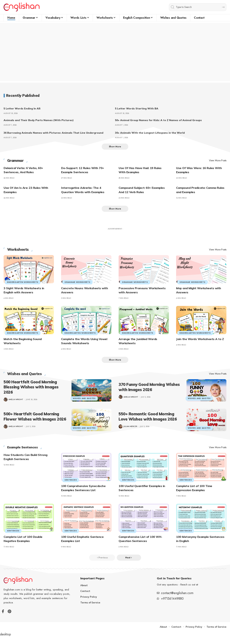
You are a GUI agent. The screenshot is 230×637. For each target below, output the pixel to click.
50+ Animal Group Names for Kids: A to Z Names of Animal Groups (158, 120)
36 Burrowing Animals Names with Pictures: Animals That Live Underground (53, 132)
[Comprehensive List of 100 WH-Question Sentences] (144, 518)
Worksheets (18, 249)
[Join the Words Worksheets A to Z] (201, 320)
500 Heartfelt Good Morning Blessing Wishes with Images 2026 (31, 387)
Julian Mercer (130, 426)
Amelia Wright (15, 399)
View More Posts (217, 160)
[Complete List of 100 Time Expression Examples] (201, 467)
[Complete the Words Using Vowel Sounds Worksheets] (86, 320)
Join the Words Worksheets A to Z (200, 339)
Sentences (71, 480)
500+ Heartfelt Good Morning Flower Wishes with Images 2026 (35, 416)
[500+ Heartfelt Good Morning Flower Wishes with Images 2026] (91, 420)
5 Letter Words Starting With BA (136, 108)
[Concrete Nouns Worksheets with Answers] (86, 269)
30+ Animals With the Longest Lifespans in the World (150, 132)
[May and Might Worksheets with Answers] (201, 269)
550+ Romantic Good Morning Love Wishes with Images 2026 (148, 416)
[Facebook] (3, 611)
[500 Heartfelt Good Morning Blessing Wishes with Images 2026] (91, 390)
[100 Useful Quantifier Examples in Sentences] (144, 467)
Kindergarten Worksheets (22, 282)
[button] (115, 147)
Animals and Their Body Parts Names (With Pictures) (39, 120)
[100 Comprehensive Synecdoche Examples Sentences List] (86, 467)
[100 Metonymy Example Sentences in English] (201, 518)
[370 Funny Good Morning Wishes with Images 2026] (206, 390)
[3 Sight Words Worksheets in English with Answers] (29, 269)
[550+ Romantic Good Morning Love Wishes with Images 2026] (206, 420)
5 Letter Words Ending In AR (22, 108)
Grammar (15, 160)
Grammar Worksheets (77, 282)
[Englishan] (22, 7)
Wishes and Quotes (24, 374)
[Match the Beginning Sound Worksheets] (29, 320)
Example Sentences (22, 447)
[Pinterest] (9, 611)
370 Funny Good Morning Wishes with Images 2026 (149, 387)
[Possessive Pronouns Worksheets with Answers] (144, 269)
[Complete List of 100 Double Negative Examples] (29, 518)
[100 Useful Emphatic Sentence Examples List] (86, 518)
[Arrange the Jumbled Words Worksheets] (144, 320)
